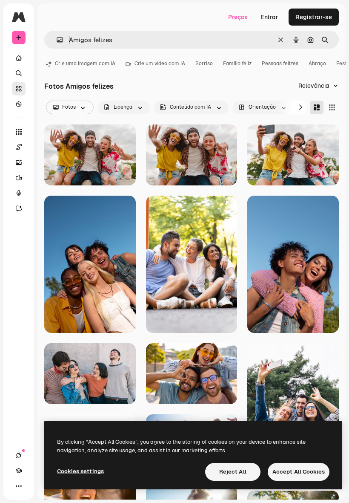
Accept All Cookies (298, 471)
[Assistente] (19, 208)
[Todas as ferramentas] (19, 132)
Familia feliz (237, 63)
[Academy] (19, 470)
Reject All (232, 471)
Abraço (317, 63)
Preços (238, 17)
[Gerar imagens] (19, 162)
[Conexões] (19, 455)
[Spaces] (19, 147)
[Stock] (19, 88)
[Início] (19, 58)
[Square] (332, 107)
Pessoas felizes (280, 63)
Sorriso (204, 63)
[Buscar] (19, 73)
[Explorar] (19, 104)
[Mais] (19, 486)
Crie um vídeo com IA (159, 63)
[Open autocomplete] (56, 40)
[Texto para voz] (19, 193)
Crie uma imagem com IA (85, 63)
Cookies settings (80, 471)
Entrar (269, 17)
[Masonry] (316, 107)
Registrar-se (313, 17)
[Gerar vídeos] (19, 178)
